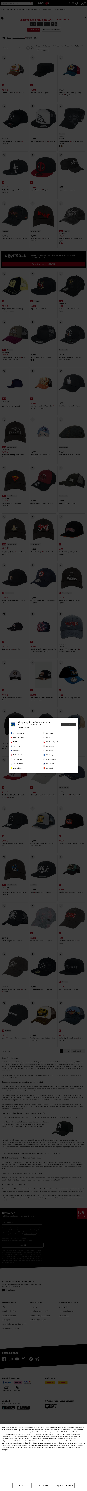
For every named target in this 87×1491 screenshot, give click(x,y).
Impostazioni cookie (29, 1447)
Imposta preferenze (64, 1485)
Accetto (22, 1485)
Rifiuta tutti (43, 1485)
